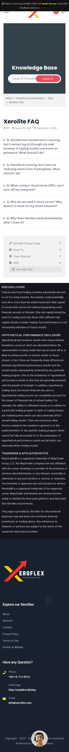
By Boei (39, 749)
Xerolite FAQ (16, 102)
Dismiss (45, 7)
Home (9, 98)
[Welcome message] (39, 739)
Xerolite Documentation (30, 98)
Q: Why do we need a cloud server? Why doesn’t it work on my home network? (33, 204)
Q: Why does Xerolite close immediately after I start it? (33, 220)
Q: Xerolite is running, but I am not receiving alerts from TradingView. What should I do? (32, 169)
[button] (63, 12)
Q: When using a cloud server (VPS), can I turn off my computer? (34, 187)
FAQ (50, 98)
